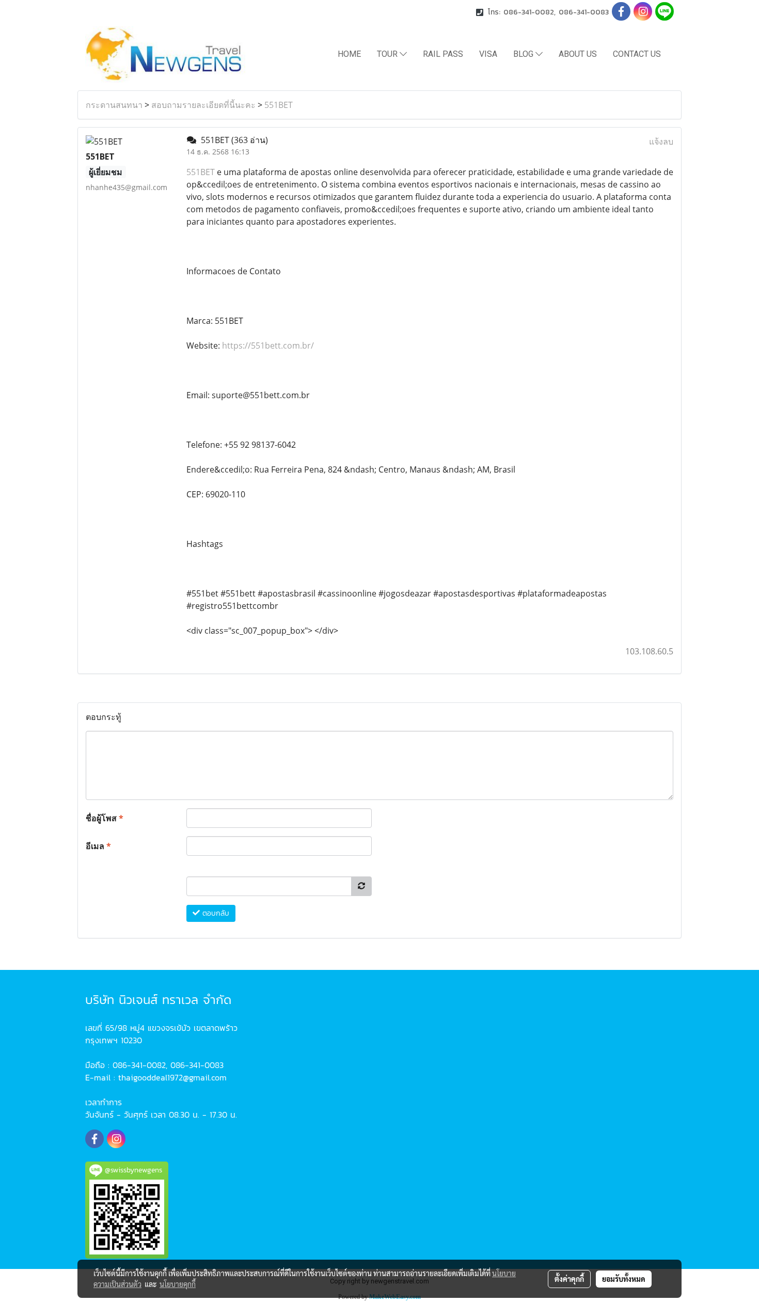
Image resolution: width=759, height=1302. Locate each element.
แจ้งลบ (661, 141)
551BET (278, 105)
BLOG (524, 54)
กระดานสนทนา (114, 105)
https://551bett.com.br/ (268, 345)
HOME (349, 54)
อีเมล (98, 846)
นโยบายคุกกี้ (178, 1284)
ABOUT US (578, 54)
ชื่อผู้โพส (104, 818)
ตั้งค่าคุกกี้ (569, 1278)
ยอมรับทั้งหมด (623, 1278)
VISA (488, 54)
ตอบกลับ (214, 913)
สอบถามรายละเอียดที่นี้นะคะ (203, 105)
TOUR (388, 54)
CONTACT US (637, 54)
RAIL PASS (443, 54)
